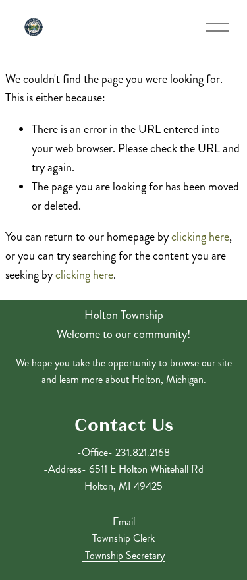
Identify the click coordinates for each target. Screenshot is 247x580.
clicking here (200, 236)
